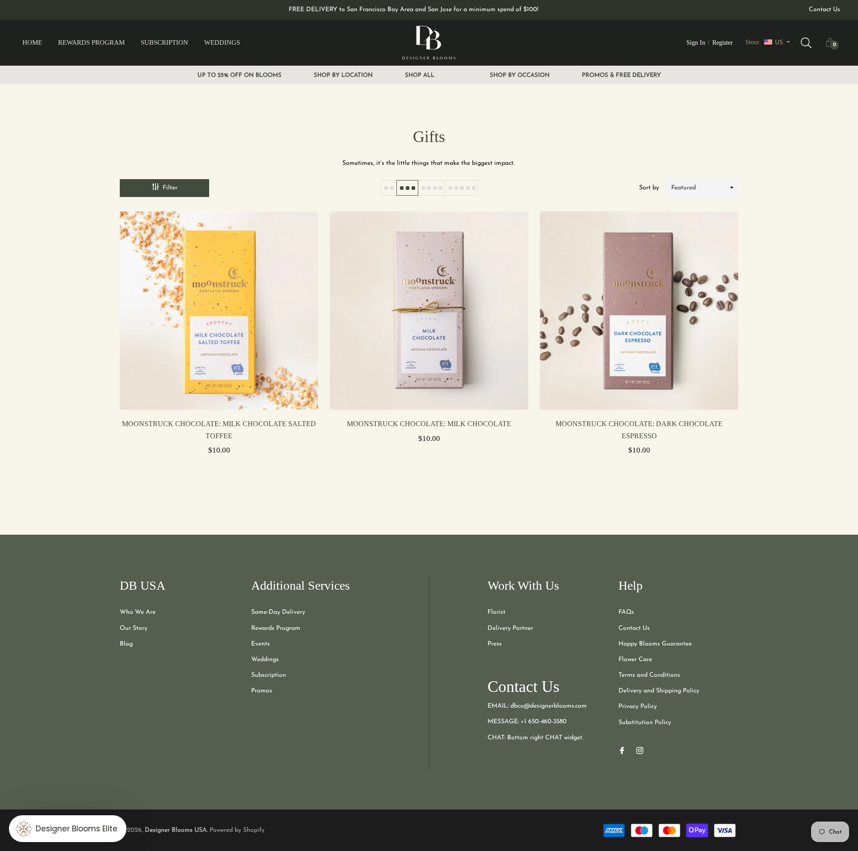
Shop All (419, 75)
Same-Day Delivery (278, 612)
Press (495, 644)
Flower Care (635, 659)
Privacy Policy (637, 706)
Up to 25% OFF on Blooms (240, 75)
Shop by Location (343, 75)
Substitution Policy (644, 722)
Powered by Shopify (237, 830)
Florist (496, 612)
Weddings (265, 659)
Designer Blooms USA (176, 830)
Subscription (268, 675)
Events (260, 644)
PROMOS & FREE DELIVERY (621, 75)
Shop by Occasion (520, 75)
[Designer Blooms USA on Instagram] (640, 750)
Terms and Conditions (649, 675)
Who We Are (138, 612)
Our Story (133, 628)
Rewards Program (275, 628)
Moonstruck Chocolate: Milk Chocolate (429, 424)
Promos (261, 691)
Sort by (649, 187)
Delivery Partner (510, 628)
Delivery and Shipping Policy (658, 691)
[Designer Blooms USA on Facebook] (622, 750)
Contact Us (824, 9)
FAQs (626, 612)
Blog (126, 644)
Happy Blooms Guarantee (655, 644)
